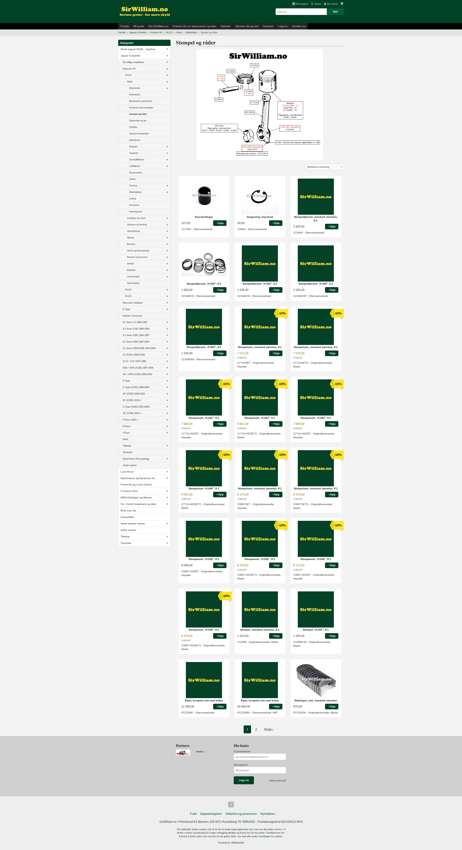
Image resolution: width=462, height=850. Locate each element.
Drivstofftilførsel (136, 159)
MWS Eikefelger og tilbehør (136, 497)
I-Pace (126, 432)
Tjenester (127, 452)
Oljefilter (133, 127)
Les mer (242, 836)
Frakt (193, 813)
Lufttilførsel (134, 166)
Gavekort (268, 26)
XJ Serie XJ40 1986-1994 (136, 328)
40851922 (248, 821)
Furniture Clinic (129, 491)
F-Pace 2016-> (130, 419)
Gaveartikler (127, 517)
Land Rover (127, 471)
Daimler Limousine (132, 315)
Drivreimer (134, 205)
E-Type (126, 309)
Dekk (125, 439)
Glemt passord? (277, 780)
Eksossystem (135, 172)
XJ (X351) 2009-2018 (134, 354)
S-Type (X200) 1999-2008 (136, 387)
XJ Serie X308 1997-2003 (136, 341)
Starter (132, 179)
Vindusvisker (133, 276)
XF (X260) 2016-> (132, 400)
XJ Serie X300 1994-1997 (136, 335)
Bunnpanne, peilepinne (140, 101)
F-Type (126, 380)
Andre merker (130, 465)
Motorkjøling (135, 192)
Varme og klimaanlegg (138, 250)
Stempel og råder (138, 114)
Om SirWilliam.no (158, 26)
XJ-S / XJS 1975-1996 (134, 361)
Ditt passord (240, 764)
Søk (335, 11)
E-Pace (126, 426)
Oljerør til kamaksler (139, 133)
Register (133, 146)
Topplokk (133, 153)
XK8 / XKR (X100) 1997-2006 (138, 367)
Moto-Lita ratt (128, 510)
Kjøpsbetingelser (211, 813)
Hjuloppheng (133, 231)
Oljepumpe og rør (137, 120)
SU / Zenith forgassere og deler (138, 504)
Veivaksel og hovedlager (141, 107)
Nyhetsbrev (267, 813)
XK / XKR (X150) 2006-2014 (137, 374)
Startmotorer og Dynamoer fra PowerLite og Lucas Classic (138, 481)
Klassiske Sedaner (132, 302)
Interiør (130, 263)
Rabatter (226, 26)
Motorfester (134, 140)
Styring (130, 237)
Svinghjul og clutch (136, 218)
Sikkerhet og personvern (241, 813)
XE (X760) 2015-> (132, 413)
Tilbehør (127, 445)
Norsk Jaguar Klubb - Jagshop (138, 49)
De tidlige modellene (133, 62)
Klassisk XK (129, 68)
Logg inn (283, 26)
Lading (132, 198)
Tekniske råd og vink (246, 26)
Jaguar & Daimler (130, 55)
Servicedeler (133, 283)
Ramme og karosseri (137, 257)
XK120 (128, 75)
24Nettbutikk (237, 842)
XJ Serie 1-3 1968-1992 (135, 322)
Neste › (268, 729)
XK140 (128, 289)
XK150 (128, 296)
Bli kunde (139, 26)
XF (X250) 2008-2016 (134, 393)
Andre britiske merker (133, 523)
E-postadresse (242, 751)
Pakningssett (135, 211)
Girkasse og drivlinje (137, 224)
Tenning (133, 185)
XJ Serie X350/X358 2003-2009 (139, 348)
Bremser (131, 244)
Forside (124, 26)
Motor (130, 81)
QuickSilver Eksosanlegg (136, 458)
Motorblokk (134, 88)
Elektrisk (131, 270)
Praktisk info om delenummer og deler (194, 26)
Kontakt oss (299, 26)
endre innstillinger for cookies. (267, 836)
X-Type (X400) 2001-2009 (136, 406)
